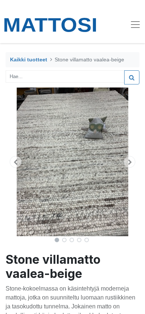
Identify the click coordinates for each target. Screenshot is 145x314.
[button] (16, 162)
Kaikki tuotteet (28, 60)
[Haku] (131, 77)
